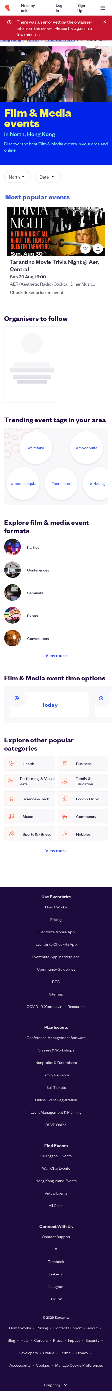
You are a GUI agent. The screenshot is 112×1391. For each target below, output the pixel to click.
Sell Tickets (56, 1087)
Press (58, 1340)
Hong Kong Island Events (56, 1180)
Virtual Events (56, 1193)
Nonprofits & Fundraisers (56, 1062)
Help (25, 1340)
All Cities (56, 1205)
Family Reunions (56, 1074)
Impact (74, 1340)
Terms (65, 1352)
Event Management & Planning (56, 1112)
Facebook (56, 1261)
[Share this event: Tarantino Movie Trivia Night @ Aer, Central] (98, 248)
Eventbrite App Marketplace (56, 956)
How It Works (56, 906)
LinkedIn (56, 1273)
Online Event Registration (56, 1099)
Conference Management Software (56, 1037)
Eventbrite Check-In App (56, 944)
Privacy (82, 1352)
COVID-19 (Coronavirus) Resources (56, 1006)
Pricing (56, 919)
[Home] (7, 8)
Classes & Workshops (56, 1050)
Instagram (56, 1286)
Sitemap (56, 994)
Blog (11, 1340)
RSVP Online (56, 1124)
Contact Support (56, 1236)
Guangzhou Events (56, 1155)
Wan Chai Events (56, 1168)
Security (92, 1340)
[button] (17, 177)
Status (48, 1352)
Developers (28, 1352)
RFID (56, 981)
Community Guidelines (56, 969)
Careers (41, 1340)
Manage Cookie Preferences (79, 1365)
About (92, 1327)
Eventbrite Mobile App (56, 931)
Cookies (43, 1365)
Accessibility (19, 1365)
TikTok (56, 1298)
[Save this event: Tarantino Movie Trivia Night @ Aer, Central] (85, 248)
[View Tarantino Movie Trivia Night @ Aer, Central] (56, 231)
